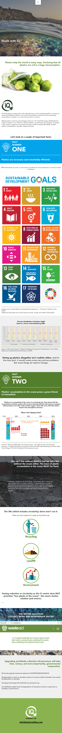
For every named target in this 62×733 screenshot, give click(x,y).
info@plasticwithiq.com (31, 722)
